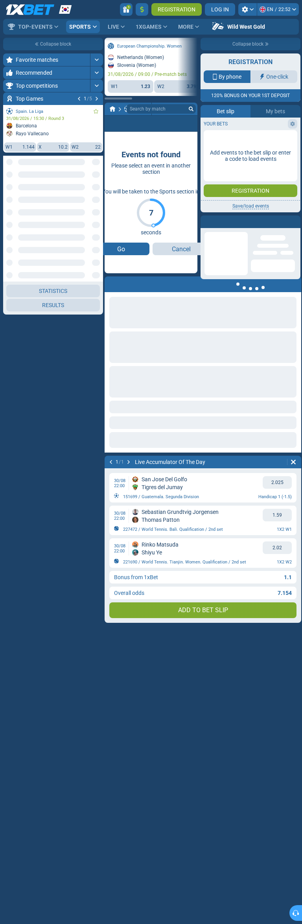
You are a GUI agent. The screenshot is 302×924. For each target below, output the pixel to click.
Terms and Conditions (254, 140)
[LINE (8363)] (112, 109)
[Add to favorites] (96, 111)
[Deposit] (142, 9)
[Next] (97, 99)
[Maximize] (96, 59)
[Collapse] (96, 216)
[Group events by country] (96, 191)
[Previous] (79, 99)
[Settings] (247, 9)
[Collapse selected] (87, 191)
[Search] (191, 109)
